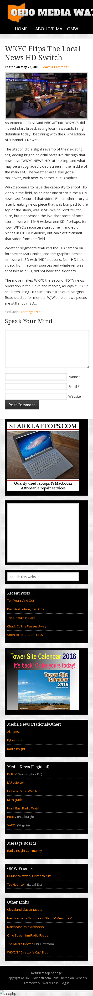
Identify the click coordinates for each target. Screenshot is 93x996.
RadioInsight (16, 749)
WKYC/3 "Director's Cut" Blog (27, 952)
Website (74, 396)
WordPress (50, 983)
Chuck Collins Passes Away (26, 626)
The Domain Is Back (21, 618)
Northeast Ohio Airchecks (25, 927)
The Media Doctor (20, 944)
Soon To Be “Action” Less (25, 634)
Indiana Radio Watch (22, 791)
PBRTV (11, 816)
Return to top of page (46, 973)
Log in (65, 983)
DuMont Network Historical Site (29, 876)
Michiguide (15, 800)
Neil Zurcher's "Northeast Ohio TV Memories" (39, 918)
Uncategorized (31, 312)
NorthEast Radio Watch (23, 808)
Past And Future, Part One (25, 609)
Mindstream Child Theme (51, 978)
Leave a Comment (55, 67)
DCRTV (12, 774)
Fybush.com (15, 740)
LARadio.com (16, 782)
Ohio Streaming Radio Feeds (27, 935)
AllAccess (14, 731)
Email (72, 386)
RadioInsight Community (24, 850)
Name (73, 377)
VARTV (12, 825)
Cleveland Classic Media (24, 909)
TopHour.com (16, 884)
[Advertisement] (43, 532)
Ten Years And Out (20, 600)
